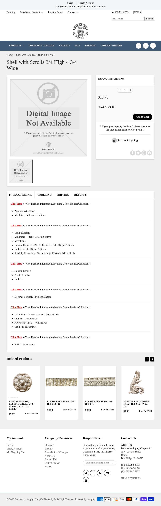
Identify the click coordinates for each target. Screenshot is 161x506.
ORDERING (44, 194)
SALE (77, 46)
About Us (50, 456)
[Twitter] (86, 473)
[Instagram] (107, 473)
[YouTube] (86, 480)
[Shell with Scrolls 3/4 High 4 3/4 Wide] (49, 118)
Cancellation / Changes (56, 452)
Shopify (39, 499)
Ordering (11, 12)
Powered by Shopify (85, 499)
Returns (49, 448)
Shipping (49, 445)
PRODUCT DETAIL (20, 194)
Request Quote (55, 12)
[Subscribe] (112, 463)
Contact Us (72, 12)
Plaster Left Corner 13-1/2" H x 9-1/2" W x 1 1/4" (136, 404)
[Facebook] (93, 473)
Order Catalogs (52, 463)
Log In (10, 445)
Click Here (16, 225)
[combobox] (128, 19)
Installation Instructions (31, 12)
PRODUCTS (15, 46)
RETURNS (80, 194)
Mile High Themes (63, 499)
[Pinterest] (100, 473)
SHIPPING (90, 46)
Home (10, 55)
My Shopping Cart (16, 452)
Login (70, 3)
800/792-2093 (122, 12)
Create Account (86, 3)
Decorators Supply (24, 499)
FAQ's (48, 466)
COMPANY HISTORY (111, 46)
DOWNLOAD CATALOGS (42, 46)
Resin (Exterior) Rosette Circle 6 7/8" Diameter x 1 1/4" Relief (22, 405)
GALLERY (64, 46)
